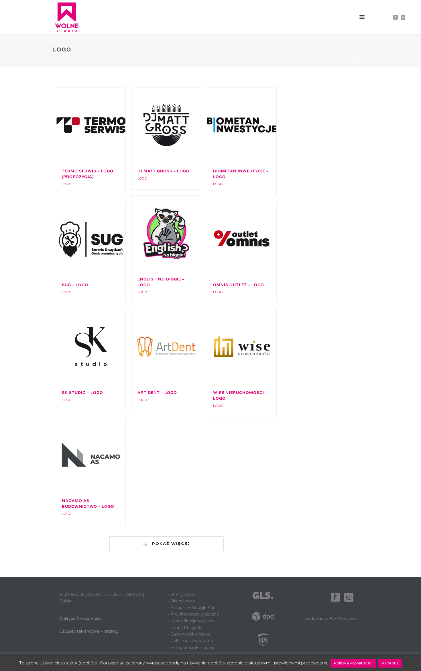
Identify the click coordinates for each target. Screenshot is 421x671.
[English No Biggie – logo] (176, 233)
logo (67, 184)
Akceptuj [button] (390, 663)
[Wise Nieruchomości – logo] (252, 347)
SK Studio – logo (82, 392)
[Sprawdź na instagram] (348, 597)
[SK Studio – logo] (101, 347)
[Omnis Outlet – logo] (252, 238)
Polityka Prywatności (80, 619)
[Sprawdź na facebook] (335, 597)
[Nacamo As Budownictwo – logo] (101, 454)
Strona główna (333, 61)
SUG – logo (75, 284)
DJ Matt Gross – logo (163, 171)
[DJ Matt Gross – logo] (176, 125)
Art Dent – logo (157, 392)
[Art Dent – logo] (176, 347)
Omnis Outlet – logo (238, 284)
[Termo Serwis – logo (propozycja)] (101, 125)
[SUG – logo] (101, 238)
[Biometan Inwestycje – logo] (252, 125)
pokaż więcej (170, 543)
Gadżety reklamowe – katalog (89, 631)
